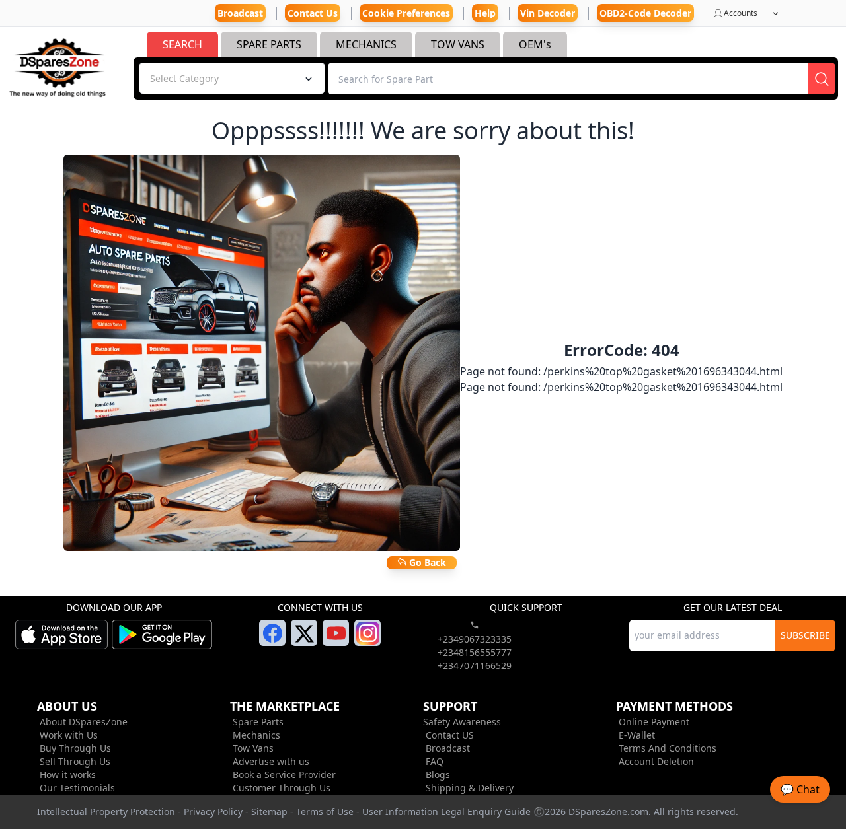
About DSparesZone (84, 721)
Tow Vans (253, 748)
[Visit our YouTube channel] (336, 640)
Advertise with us (271, 761)
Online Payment (654, 721)
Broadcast (448, 748)
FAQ (434, 761)
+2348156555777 (475, 652)
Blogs (438, 774)
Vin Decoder (547, 13)
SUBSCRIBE (805, 635)
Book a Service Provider (284, 774)
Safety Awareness (462, 721)
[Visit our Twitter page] (304, 641)
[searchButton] (821, 78)
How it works (68, 774)
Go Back (426, 562)
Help (485, 13)
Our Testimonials (77, 787)
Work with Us (69, 735)
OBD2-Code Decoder (645, 13)
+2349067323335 (475, 639)
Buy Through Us (75, 748)
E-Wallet (637, 735)
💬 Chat (800, 789)
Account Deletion (656, 761)
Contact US (450, 735)
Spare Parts (258, 721)
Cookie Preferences (406, 13)
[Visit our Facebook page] (272, 640)
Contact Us (313, 13)
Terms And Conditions (667, 748)
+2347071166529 (475, 665)
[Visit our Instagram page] (367, 640)
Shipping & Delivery (470, 787)
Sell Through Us (75, 761)
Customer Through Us (281, 787)
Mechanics (256, 735)
